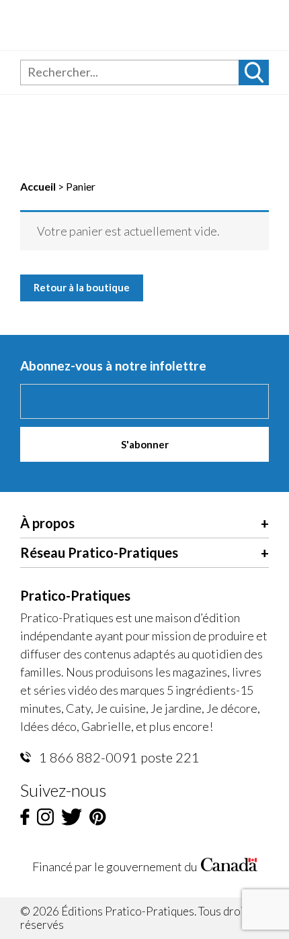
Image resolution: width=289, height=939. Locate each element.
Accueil (38, 186)
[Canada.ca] (229, 867)
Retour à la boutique (82, 287)
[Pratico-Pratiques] (115, 25)
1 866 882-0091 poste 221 (118, 757)
